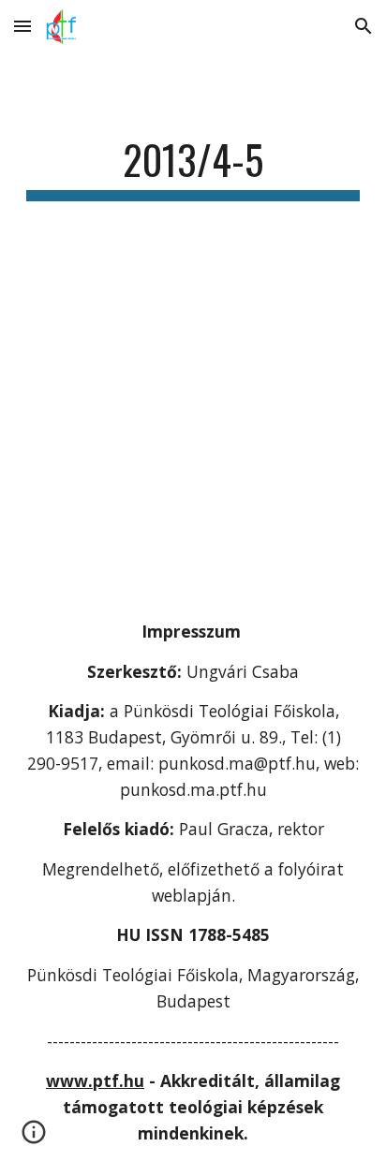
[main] (193, 168)
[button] (22, 25)
